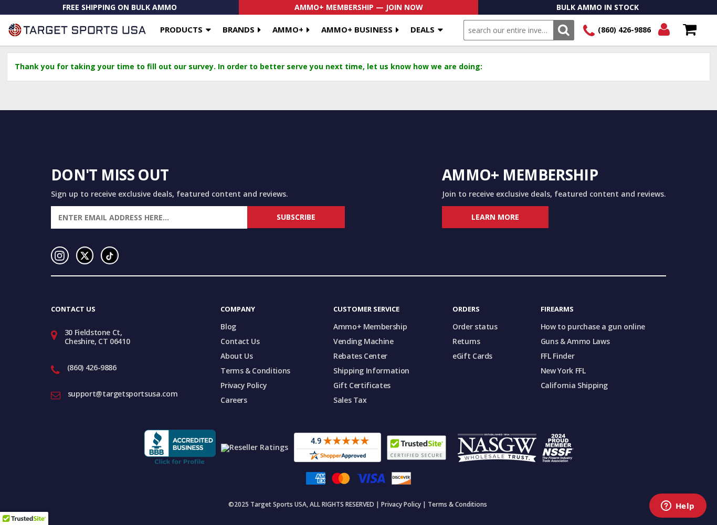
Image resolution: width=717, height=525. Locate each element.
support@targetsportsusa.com (123, 394)
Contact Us (240, 341)
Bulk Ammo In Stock (597, 7)
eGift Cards (472, 356)
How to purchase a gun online (593, 326)
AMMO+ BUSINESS (357, 29)
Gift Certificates (362, 385)
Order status (475, 326)
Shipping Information (371, 371)
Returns (466, 341)
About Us (236, 356)
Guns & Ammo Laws (575, 341)
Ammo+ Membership (370, 326)
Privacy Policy (243, 385)
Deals (422, 29)
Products (181, 29)
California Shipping (574, 385)
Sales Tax (350, 400)
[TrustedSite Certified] (416, 447)
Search (563, 30)
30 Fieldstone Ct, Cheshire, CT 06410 (97, 336)
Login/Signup (664, 30)
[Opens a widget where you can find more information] (678, 507)
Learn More (495, 217)
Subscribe (296, 217)
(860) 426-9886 (624, 30)
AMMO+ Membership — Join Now (358, 7)
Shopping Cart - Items (689, 30)
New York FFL (563, 371)
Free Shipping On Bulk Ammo (119, 7)
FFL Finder (558, 356)
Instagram (60, 255)
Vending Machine (363, 341)
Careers (233, 400)
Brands (239, 29)
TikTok (110, 255)
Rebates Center (360, 356)
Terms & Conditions (255, 371)
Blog (228, 326)
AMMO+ (287, 29)
